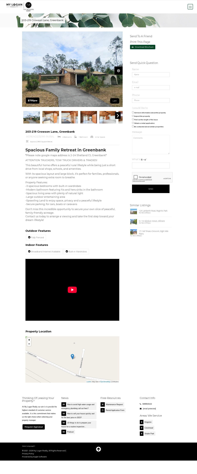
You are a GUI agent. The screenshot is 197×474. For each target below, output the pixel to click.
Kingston (148, 422)
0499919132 (147, 404)
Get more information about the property (150, 113)
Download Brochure (144, 47)
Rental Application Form (115, 410)
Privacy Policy (28, 454)
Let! (115, 101)
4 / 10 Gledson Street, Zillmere (152, 221)
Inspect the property (142, 116)
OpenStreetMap (105, 381)
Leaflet (89, 381)
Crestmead (149, 428)
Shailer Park (149, 434)
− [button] (29, 344)
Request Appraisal (34, 427)
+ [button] (29, 340)
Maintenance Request (114, 404)
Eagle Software (40, 457)
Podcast (70, 432)
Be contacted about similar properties (148, 127)
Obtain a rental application (144, 123)
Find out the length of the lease (146, 120)
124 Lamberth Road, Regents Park (153, 210)
